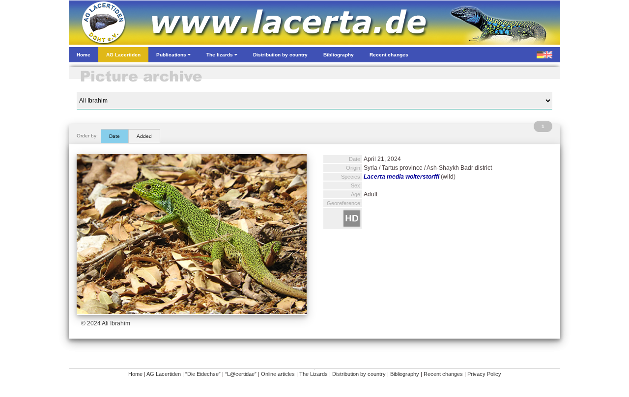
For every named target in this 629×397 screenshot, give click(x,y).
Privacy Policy (484, 374)
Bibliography (404, 374)
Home (135, 374)
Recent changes (443, 374)
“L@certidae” (241, 374)
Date (114, 136)
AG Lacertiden (163, 374)
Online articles (278, 374)
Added (144, 136)
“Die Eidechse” (203, 374)
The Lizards (313, 374)
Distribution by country (359, 374)
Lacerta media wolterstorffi (401, 176)
